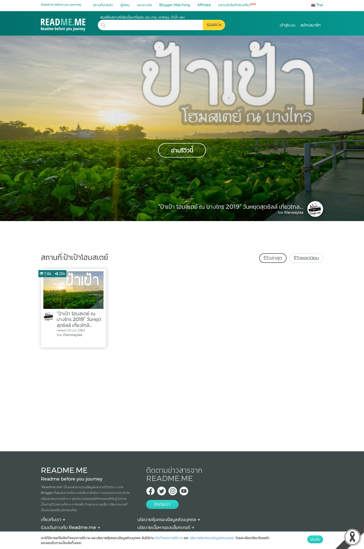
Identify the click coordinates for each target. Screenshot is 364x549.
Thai (319, 5)
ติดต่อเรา (162, 504)
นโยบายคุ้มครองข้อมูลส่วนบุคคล (167, 519)
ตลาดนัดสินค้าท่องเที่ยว (237, 4)
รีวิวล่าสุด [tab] (272, 258)
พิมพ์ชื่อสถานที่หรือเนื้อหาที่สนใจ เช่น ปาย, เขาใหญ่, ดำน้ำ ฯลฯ (142, 17)
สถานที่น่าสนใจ (103, 5)
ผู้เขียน (125, 5)
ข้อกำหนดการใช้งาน (169, 538)
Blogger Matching (174, 5)
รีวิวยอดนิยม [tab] (306, 258)
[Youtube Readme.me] (184, 492)
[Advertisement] (182, 398)
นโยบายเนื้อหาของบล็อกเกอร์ (164, 527)
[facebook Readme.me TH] (150, 492)
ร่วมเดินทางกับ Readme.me (69, 527)
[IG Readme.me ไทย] (172, 492)
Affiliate (204, 5)
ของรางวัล (144, 5)
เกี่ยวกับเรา (51, 519)
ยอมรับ (315, 539)
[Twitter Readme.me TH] (161, 492)
